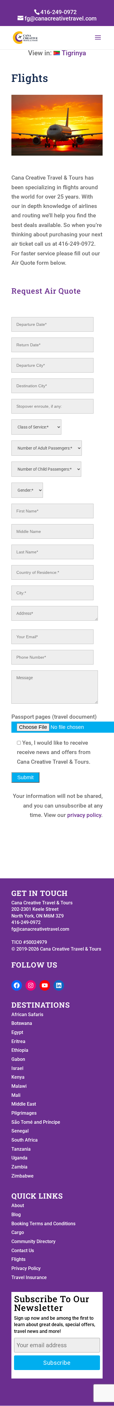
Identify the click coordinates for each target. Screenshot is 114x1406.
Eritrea (18, 1041)
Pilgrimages (24, 1113)
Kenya (18, 1077)
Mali (15, 1095)
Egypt (17, 1032)
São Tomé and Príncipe (35, 1122)
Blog (16, 1214)
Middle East (23, 1104)
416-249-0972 (58, 12)
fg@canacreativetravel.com (40, 929)
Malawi (19, 1086)
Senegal (20, 1131)
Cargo (17, 1232)
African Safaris (27, 1014)
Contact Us (22, 1250)
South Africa (24, 1140)
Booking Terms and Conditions (43, 1223)
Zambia (19, 1167)
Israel (17, 1068)
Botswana (21, 1023)
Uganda (19, 1158)
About (17, 1205)
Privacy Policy (26, 1268)
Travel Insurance (29, 1277)
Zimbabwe (22, 1176)
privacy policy (84, 815)
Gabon (18, 1059)
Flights (18, 1259)
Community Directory (33, 1241)
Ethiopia (19, 1050)
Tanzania (21, 1149)
